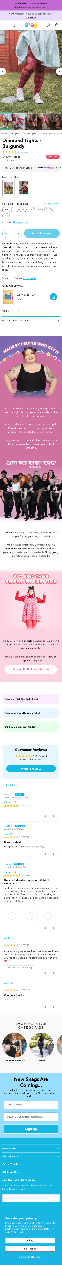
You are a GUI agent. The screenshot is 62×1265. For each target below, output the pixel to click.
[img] (11, 805)
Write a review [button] (31, 768)
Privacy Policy (17, 1231)
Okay (30, 1240)
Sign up (31, 1129)
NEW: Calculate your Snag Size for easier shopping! (31, 15)
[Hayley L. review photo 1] (12, 916)
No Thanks (30, 1248)
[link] (49, 25)
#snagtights (29, 278)
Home (4, 134)
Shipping (16, 161)
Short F (42, 210)
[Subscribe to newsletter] (56, 1198)
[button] (5, 25)
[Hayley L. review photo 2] (30, 916)
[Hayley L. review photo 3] (48, 916)
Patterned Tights (29, 134)
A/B (6, 209)
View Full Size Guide (31, 669)
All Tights (15, 134)
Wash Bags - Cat (26, 294)
